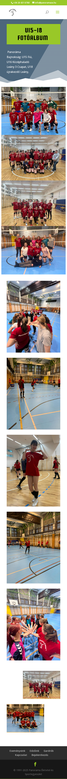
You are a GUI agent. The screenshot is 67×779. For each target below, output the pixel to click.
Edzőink (34, 750)
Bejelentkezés (40, 755)
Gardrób (49, 750)
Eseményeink (17, 750)
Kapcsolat (21, 755)
